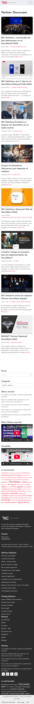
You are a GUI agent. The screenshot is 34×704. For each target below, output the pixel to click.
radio (25, 498)
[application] (17, 433)
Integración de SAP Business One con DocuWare (15, 585)
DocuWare (13, 47)
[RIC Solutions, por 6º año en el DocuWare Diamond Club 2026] (17, 69)
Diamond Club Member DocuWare (20, 479)
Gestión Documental (21, 47)
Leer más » (20, 57)
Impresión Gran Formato (8, 602)
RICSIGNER (5, 500)
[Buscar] (31, 375)
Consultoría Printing (6, 611)
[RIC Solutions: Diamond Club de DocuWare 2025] (17, 197)
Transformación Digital (26, 217)
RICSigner (4, 640)
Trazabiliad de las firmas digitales (10, 570)
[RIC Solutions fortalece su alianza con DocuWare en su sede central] (17, 110)
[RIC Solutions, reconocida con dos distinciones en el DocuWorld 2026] (17, 25)
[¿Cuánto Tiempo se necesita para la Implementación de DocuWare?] (17, 240)
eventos (13, 484)
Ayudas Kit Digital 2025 (8, 576)
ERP (8, 485)
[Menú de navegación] (31, 2)
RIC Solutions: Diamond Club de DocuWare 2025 (17, 211)
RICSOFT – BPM (6, 628)
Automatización (25, 473)
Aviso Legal (20, 702)
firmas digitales (17, 487)
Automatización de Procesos (11, 475)
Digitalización (5, 482)
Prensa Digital (5, 608)
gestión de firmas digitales (14, 489)
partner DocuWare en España (16, 498)
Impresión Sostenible (7, 605)
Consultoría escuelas (7, 573)
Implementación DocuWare (8, 582)
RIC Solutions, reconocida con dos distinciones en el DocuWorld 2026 (16, 40)
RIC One (29, 498)
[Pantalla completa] (30, 440)
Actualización (5, 473)
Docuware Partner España (8, 588)
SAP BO (19, 500)
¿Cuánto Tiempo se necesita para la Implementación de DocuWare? (15, 254)
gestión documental (7, 491)
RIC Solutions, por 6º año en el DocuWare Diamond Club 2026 (16, 83)
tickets (2, 502)
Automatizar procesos (27, 477)
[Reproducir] (3, 440)
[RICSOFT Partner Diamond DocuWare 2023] (17, 324)
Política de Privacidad (8, 702)
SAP (16, 500)
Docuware (14, 482)
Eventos (20, 131)
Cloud (2, 479)
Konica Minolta (18, 496)
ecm (21, 482)
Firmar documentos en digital (9, 564)
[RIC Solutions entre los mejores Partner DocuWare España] (17, 283)
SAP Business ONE (26, 500)
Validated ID (4, 634)
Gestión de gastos (26, 489)
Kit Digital (11, 496)
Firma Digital (18, 687)
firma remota (9, 487)
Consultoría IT (8, 479)
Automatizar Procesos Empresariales (11, 579)
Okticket (24, 495)
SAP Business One (6, 631)
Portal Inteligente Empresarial (9, 591)
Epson (25, 481)
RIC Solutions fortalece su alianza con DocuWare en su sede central (15, 124)
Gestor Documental (19, 491)
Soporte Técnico (6, 614)
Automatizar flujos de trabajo (14, 477)
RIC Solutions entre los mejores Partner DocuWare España (16, 297)
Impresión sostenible (9, 493)
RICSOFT (13, 500)
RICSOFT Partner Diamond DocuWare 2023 (14, 338)
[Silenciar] (28, 440)
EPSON (3, 623)
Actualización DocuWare (15, 473)
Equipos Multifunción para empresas (11, 599)
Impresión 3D (29, 491)
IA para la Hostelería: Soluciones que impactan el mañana (14, 168)
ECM (19, 174)
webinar (26, 502)
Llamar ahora (5, 537)
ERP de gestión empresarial (9, 567)
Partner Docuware (22, 691)
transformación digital (14, 502)
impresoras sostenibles (6, 691)
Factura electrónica (21, 484)
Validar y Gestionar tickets (8, 562)
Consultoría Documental (7, 559)
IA (25, 491)
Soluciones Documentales (8, 556)
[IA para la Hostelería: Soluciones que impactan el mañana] (17, 153)
